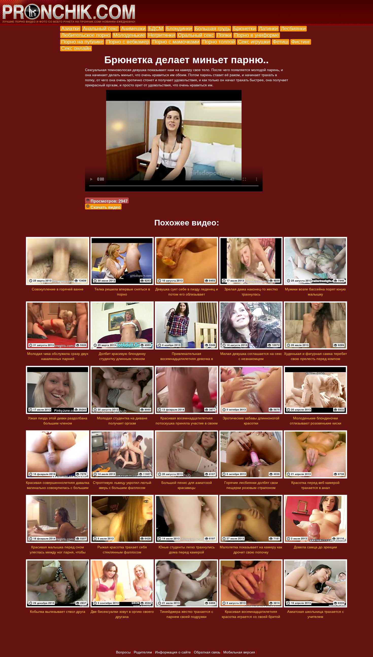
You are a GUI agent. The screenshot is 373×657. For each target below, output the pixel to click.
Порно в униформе (256, 34)
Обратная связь (207, 651)
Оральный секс (196, 34)
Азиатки (70, 28)
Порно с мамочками (175, 41)
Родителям (143, 651)
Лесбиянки (293, 28)
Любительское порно (85, 34)
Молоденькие (129, 34)
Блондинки (179, 28)
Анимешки (133, 28)
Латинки (268, 28)
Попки (224, 34)
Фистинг (300, 41)
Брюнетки (244, 28)
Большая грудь (212, 28)
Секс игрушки (254, 41)
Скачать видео (106, 207)
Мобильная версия (239, 651)
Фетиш (280, 41)
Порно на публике (82, 41)
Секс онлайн (76, 48)
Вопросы (123, 651)
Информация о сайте (173, 651)
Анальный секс (100, 28)
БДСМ (155, 28)
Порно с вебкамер (127, 41)
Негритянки (161, 34)
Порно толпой (218, 41)
